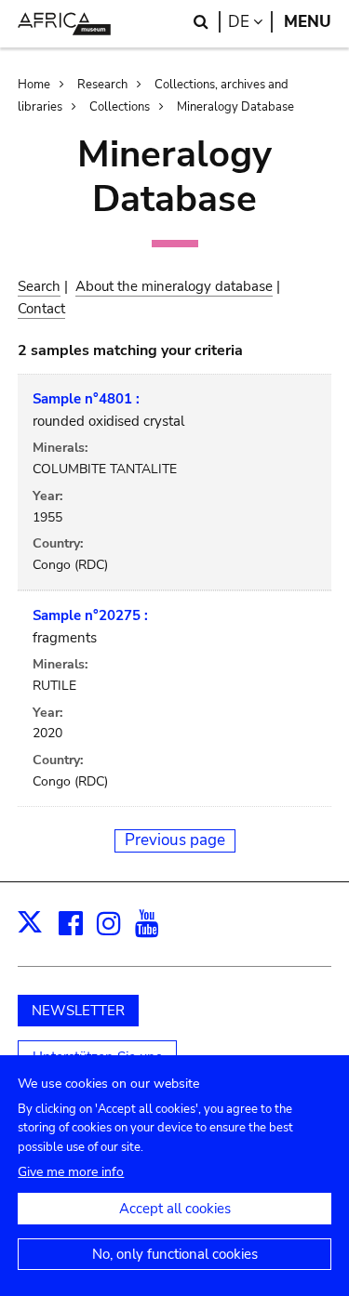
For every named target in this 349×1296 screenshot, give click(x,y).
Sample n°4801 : (86, 399)
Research (102, 84)
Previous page (175, 840)
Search (39, 286)
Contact (41, 308)
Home (34, 84)
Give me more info (71, 1172)
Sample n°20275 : (90, 615)
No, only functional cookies (175, 1254)
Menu (307, 22)
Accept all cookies (175, 1208)
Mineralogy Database (235, 107)
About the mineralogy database (174, 286)
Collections (119, 107)
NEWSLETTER (78, 1010)
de (250, 22)
